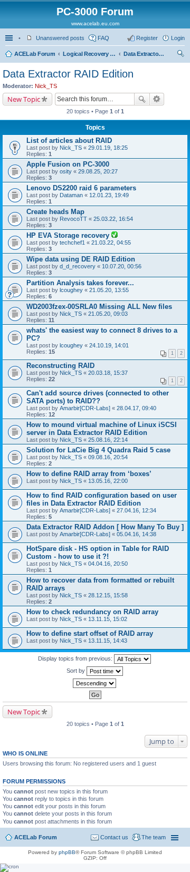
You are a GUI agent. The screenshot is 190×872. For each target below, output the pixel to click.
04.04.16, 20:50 (108, 563)
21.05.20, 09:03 (108, 314)
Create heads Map (55, 212)
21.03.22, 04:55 (111, 242)
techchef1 (72, 242)
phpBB (67, 852)
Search (142, 99)
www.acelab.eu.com (95, 23)
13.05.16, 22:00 (108, 481)
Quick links (10, 38)
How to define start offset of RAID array (89, 633)
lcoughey (71, 290)
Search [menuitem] (180, 55)
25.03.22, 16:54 (113, 219)
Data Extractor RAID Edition (145, 54)
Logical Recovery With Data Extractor (89, 54)
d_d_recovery (78, 266)
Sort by (76, 670)
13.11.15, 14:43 (107, 640)
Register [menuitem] (147, 38)
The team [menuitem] (153, 837)
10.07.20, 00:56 (121, 266)
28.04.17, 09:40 (136, 408)
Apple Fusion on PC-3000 (67, 164)
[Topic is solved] (114, 235)
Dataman (71, 195)
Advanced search (157, 99)
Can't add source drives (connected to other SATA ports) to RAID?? (97, 397)
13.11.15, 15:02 (107, 619)
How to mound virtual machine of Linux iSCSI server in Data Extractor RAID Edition (101, 429)
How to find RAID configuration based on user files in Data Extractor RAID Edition (101, 499)
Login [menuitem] (178, 38)
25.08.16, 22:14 (108, 440)
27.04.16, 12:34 (136, 510)
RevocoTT (73, 219)
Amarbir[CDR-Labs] (85, 408)
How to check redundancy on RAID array (92, 612)
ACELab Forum (34, 54)
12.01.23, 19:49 (109, 195)
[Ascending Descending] (95, 683)
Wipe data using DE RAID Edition (80, 259)
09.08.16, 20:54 (108, 457)
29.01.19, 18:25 (108, 147)
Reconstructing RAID (60, 366)
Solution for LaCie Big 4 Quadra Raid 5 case (98, 450)
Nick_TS (46, 86)
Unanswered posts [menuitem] (60, 38)
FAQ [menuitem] (103, 38)
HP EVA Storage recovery (68, 235)
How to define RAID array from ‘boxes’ (88, 474)
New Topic (23, 99)
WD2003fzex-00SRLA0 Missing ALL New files (99, 307)
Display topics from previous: (76, 658)
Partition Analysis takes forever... (80, 283)
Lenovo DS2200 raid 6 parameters (81, 188)
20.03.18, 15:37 (108, 373)
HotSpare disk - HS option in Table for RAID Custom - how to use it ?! (97, 552)
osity (66, 171)
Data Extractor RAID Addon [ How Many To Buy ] (105, 527)
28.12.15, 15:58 (108, 595)
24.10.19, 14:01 (109, 345)
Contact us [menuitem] (114, 837)
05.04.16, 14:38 (136, 534)
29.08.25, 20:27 (98, 171)
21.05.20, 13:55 (109, 290)
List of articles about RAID (69, 140)
